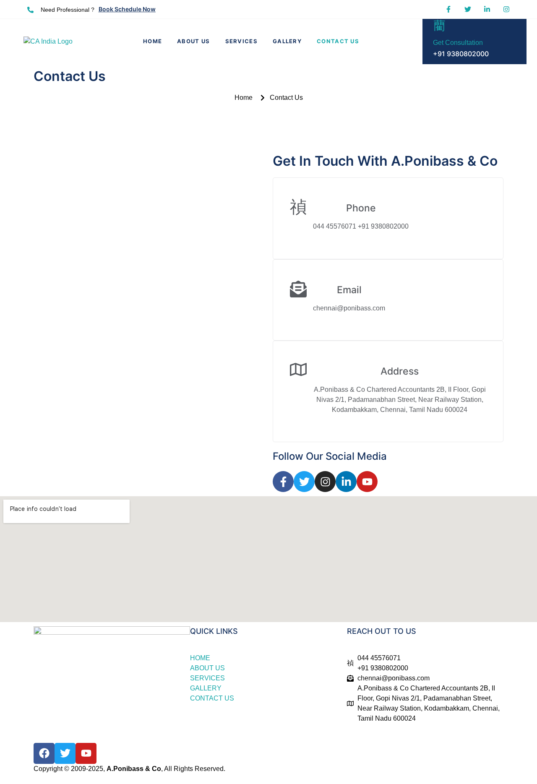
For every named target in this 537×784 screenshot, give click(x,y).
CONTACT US (338, 41)
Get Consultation (458, 42)
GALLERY (287, 41)
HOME (152, 41)
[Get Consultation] (439, 25)
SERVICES (241, 41)
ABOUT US (193, 41)
